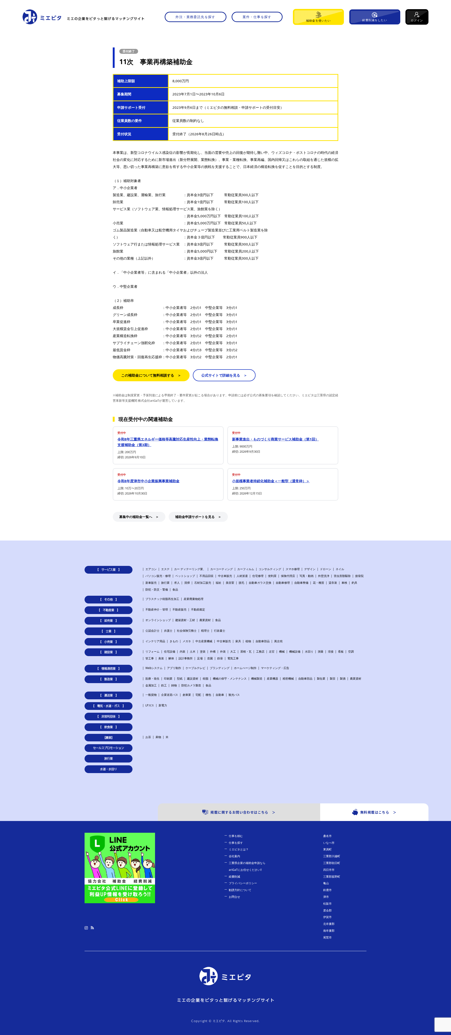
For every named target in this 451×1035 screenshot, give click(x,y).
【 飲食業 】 (108, 727)
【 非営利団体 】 (108, 716)
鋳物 (174, 685)
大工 (233, 652)
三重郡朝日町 (331, 863)
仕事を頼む (236, 836)
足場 (200, 658)
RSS (92, 927)
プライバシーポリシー (243, 883)
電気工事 (233, 658)
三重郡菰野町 (331, 877)
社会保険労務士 (187, 631)
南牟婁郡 (328, 931)
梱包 (208, 695)
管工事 (149, 658)
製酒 (343, 679)
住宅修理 (258, 576)
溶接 (331, 652)
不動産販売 (179, 609)
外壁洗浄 (323, 576)
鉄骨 (220, 658)
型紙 (180, 679)
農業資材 (205, 620)
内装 (182, 652)
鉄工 (164, 685)
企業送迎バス (169, 695)
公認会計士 (152, 631)
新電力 (163, 705)
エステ (165, 569)
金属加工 (151, 685)
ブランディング (219, 668)
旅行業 (165, 583)
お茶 (148, 737)
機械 (282, 652)
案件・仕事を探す (257, 17)
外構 (213, 652)
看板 (341, 652)
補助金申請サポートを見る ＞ (198, 516)
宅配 (198, 695)
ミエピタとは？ (239, 849)
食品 (175, 589)
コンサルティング (270, 569)
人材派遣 (242, 576)
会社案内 (234, 856)
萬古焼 (278, 641)
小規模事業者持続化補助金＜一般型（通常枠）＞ (271, 481)
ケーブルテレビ (195, 668)
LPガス (149, 705)
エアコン (151, 569)
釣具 (354, 583)
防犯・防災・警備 (156, 589)
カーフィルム (245, 569)
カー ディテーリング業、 (190, 569)
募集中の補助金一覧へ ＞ (139, 516)
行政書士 (219, 631)
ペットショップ (185, 576)
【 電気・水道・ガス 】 (108, 706)
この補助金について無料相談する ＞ (151, 375)
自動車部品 (263, 641)
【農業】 (108, 737)
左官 (272, 652)
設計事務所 (186, 658)
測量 (320, 652)
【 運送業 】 (108, 695)
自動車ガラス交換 (260, 583)
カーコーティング (221, 569)
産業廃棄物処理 (193, 599)
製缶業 (321, 679)
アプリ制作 (174, 668)
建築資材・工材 (185, 620)
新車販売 (151, 583)
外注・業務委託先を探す (195, 17)
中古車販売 (225, 576)
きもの (174, 641)
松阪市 (327, 904)
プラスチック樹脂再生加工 (162, 599)
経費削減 (234, 877)
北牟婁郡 (328, 924)
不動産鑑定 (198, 609)
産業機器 (272, 679)
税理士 (205, 631)
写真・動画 (306, 576)
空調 (351, 652)
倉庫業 (187, 695)
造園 (210, 658)
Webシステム (154, 668)
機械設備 (294, 652)
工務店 (260, 652)
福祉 (218, 583)
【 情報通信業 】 (108, 668)
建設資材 (192, 679)
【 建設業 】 (108, 652)
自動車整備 (301, 583)
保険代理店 (288, 576)
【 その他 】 (108, 599)
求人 (177, 583)
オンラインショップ (158, 620)
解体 (171, 658)
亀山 (326, 883)
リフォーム (152, 652)
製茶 (332, 679)
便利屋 (272, 576)
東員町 (327, 849)
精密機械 (288, 679)
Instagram (86, 927)
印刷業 (168, 679)
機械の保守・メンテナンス (230, 679)
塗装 (203, 652)
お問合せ (234, 897)
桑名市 (327, 836)
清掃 (187, 583)
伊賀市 (327, 917)
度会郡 (327, 910)
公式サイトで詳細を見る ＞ (224, 375)
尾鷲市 (327, 937)
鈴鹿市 (327, 890)
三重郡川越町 (331, 856)
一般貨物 (151, 695)
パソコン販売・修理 (158, 576)
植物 (248, 641)
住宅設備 (169, 652)
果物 (158, 737)
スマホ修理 (293, 569)
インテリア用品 (155, 641)
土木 (192, 652)
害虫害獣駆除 (342, 576)
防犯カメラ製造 (191, 685)
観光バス (234, 695)
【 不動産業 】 (108, 610)
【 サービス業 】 (108, 570)
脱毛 (241, 583)
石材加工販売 (202, 583)
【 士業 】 (108, 631)
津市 (326, 897)
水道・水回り (108, 769)
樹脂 (205, 679)
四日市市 (328, 870)
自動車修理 (283, 583)
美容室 (230, 583)
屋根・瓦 (246, 652)
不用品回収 (206, 576)
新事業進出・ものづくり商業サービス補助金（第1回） (275, 439)
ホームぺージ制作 (245, 668)
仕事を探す (236, 843)
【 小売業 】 (108, 642)
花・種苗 (318, 583)
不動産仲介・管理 (156, 609)
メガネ (187, 641)
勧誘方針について (240, 890)
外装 (223, 652)
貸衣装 (333, 583)
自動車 (220, 695)
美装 (161, 658)
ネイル (340, 569)
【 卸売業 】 (108, 621)
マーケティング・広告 (275, 668)
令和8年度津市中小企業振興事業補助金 (148, 481)
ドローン (325, 569)
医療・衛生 (152, 679)
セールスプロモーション (108, 748)
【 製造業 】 (108, 679)
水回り (309, 652)
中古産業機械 (203, 641)
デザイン (309, 569)
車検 (344, 583)
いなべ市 (328, 843)
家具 (238, 641)
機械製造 (256, 679)
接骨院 (359, 576)
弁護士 (168, 631)
